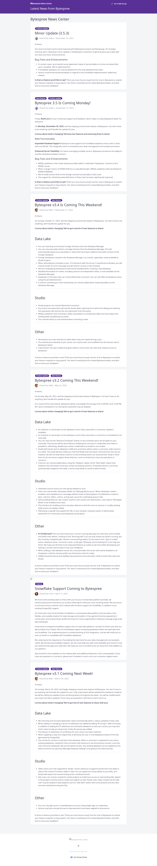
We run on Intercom (80, 851)
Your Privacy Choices (80, 857)
